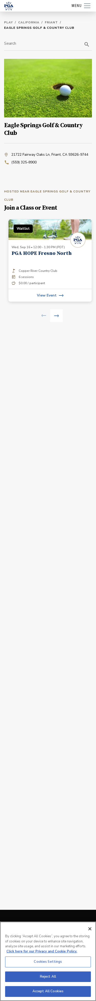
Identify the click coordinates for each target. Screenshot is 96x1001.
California (28, 22)
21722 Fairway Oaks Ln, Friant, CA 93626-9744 (49, 154)
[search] (87, 44)
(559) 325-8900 (24, 162)
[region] (48, 961)
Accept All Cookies (48, 991)
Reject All (48, 976)
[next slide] (56, 315)
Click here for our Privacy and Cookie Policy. (41, 951)
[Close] (89, 928)
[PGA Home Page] (8, 6)
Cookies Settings (48, 961)
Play (8, 22)
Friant (51, 22)
